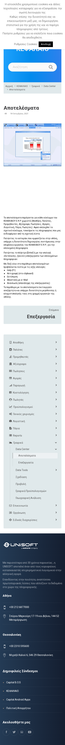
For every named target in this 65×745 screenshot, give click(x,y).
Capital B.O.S (13, 682)
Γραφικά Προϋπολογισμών (31, 491)
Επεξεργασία (41, 316)
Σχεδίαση (21, 477)
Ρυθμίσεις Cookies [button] (25, 44)
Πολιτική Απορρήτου (18, 708)
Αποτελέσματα (17, 89)
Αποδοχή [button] (46, 44)
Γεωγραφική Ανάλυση (28, 498)
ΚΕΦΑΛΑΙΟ (22, 86)
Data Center (50, 86)
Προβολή (21, 484)
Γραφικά (36, 86)
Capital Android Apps (18, 699)
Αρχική (9, 86)
